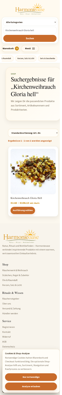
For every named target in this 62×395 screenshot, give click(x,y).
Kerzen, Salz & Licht (25, 58)
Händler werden (10, 313)
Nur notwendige (31, 376)
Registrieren (8, 327)
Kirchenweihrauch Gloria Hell (26, 198)
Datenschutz (8, 346)
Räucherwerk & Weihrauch (15, 270)
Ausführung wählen (23, 210)
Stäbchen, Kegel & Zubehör (15, 275)
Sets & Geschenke (47, 58)
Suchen (30, 38)
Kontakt (6, 331)
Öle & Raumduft (10, 280)
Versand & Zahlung (11, 308)
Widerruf (6, 336)
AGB (4, 341)
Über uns (6, 303)
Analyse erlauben (31, 386)
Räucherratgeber (10, 298)
